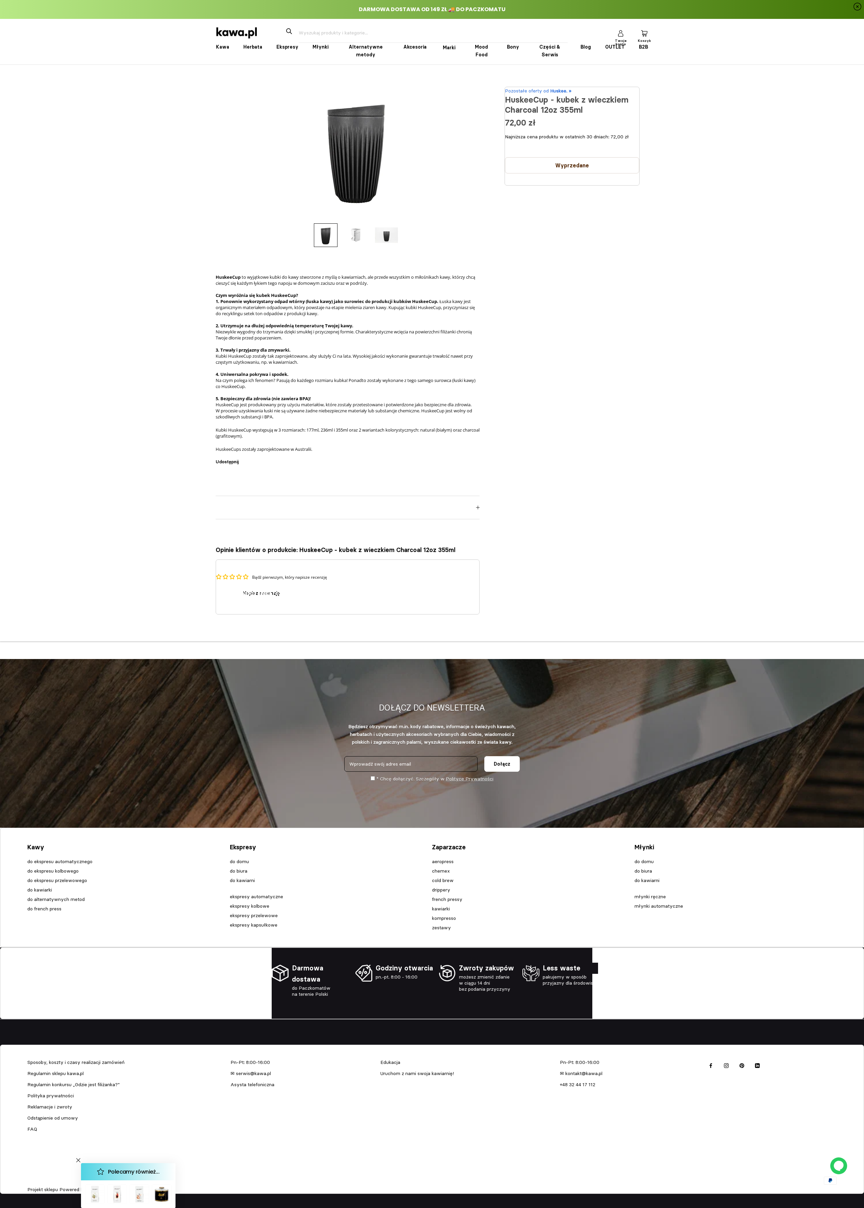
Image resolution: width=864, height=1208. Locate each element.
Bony (513, 47)
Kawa (222, 47)
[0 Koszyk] (644, 32)
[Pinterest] (263, 459)
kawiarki (441, 909)
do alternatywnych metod (56, 899)
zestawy (441, 928)
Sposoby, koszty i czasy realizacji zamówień (76, 1062)
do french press (44, 909)
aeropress (443, 861)
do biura (238, 871)
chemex (441, 871)
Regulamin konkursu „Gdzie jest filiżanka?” (73, 1084)
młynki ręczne (650, 897)
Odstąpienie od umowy (52, 1118)
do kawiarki (39, 890)
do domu (239, 861)
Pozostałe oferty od (538, 91)
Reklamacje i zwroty (49, 1107)
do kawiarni (242, 880)
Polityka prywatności (50, 1096)
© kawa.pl (36, 1180)
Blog (585, 47)
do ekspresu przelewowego (57, 880)
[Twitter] (254, 459)
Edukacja (390, 1062)
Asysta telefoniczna (252, 1084)
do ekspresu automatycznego (59, 861)
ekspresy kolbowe (249, 906)
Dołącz (502, 764)
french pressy (447, 899)
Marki (449, 48)
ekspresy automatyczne (256, 897)
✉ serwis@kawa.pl (251, 1073)
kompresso (444, 918)
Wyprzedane (572, 165)
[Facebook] (245, 459)
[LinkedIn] (757, 1065)
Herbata (252, 47)
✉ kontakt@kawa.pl (581, 1073)
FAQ (32, 1129)
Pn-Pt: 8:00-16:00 (250, 1062)
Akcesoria (415, 47)
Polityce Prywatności (469, 779)
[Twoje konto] (620, 32)
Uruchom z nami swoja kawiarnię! (417, 1073)
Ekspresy (287, 47)
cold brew (443, 880)
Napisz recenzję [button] (261, 593)
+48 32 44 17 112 (577, 1084)
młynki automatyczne (658, 906)
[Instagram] (726, 1065)
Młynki (320, 47)
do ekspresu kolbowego (53, 871)
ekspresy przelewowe (254, 915)
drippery (441, 890)
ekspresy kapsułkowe (253, 925)
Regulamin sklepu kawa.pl (55, 1073)
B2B (643, 47)
